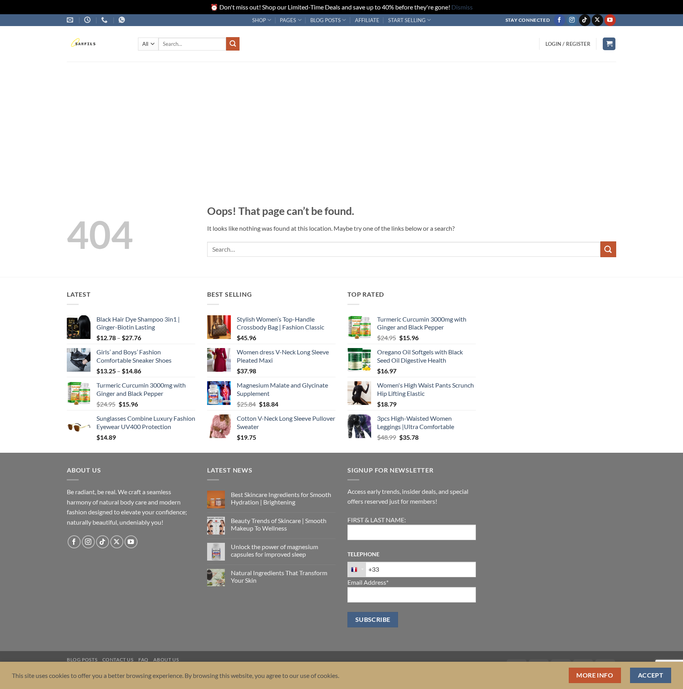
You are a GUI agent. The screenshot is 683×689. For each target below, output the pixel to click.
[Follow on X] (597, 20)
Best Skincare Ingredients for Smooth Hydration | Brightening (281, 498)
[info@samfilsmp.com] (71, 20)
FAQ (143, 660)
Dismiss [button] (462, 7)
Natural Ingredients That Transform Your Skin (279, 576)
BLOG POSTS (325, 20)
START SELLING (407, 20)
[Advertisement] (341, 121)
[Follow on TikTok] (585, 20)
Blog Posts (82, 660)
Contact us (118, 660)
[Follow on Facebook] (559, 20)
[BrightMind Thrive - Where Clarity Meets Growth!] (96, 44)
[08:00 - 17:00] (88, 20)
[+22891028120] (123, 20)
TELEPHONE (363, 554)
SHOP (259, 20)
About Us (166, 660)
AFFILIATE (367, 20)
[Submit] (233, 44)
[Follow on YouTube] (610, 20)
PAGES (288, 20)
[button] (568, 44)
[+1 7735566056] (105, 20)
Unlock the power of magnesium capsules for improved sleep (274, 550)
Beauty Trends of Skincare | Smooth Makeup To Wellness (278, 524)
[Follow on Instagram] (572, 20)
